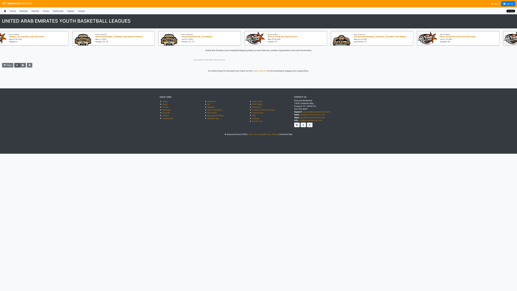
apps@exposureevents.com (312, 117)
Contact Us (257, 121)
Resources (256, 107)
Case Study (257, 101)
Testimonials (58, 11)
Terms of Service (255, 134)
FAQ (254, 115)
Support (70, 11)
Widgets (211, 107)
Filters (9, 65)
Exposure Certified (215, 115)
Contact (81, 11)
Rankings (24, 11)
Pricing (46, 11)
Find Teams (257, 104)
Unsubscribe (257, 113)
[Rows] (17, 65)
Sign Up (509, 4)
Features (35, 11)
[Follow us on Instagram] (309, 125)
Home (165, 101)
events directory (260, 71)
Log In (496, 4)
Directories (212, 113)
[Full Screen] (29, 65)
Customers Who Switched (263, 110)
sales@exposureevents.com (312, 114)
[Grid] (23, 65)
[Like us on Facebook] (297, 125)
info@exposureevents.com (310, 120)
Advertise (211, 101)
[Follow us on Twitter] (303, 125)
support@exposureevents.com (316, 112)
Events (13, 11)
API (208, 104)
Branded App (213, 118)
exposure (19, 3)
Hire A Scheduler (214, 110)
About (165, 104)
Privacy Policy (271, 134)
